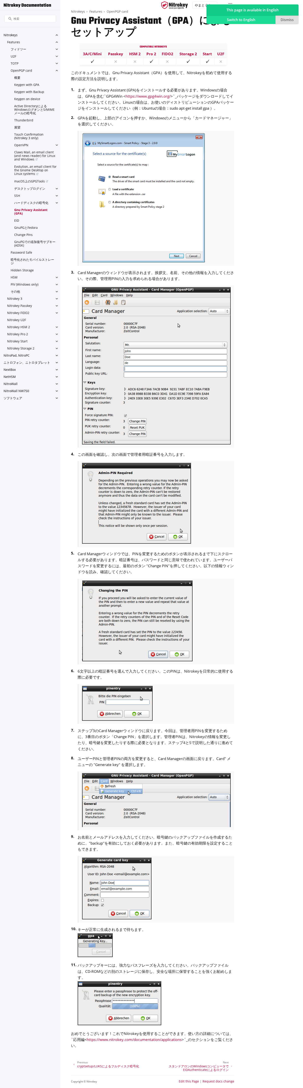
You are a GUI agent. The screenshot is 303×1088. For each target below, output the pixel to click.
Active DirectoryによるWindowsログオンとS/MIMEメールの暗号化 (34, 109)
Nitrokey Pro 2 (17, 334)
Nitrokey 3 (14, 298)
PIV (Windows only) (24, 284)
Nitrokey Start (17, 341)
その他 (15, 291)
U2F (13, 56)
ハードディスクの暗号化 (31, 203)
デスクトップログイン (29, 188)
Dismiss (287, 19)
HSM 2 (135, 53)
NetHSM (10, 377)
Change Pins (23, 235)
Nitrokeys (11, 35)
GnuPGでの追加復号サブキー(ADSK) (34, 243)
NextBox (10, 369)
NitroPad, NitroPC (17, 355)
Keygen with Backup (29, 92)
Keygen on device (27, 99)
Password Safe (21, 252)
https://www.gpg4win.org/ (148, 96)
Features (13, 42)
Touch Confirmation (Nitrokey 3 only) (28, 136)
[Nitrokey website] (174, 5)
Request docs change (218, 1081)
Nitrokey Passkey (19, 306)
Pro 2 (151, 53)
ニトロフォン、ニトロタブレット (27, 362)
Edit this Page (189, 1081)
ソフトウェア (13, 398)
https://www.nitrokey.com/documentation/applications (134, 1039)
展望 (17, 127)
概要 (17, 77)
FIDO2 (167, 53)
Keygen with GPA (26, 85)
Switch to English (241, 19)
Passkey (115, 53)
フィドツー (18, 49)
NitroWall (11, 384)
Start (207, 53)
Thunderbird (23, 120)
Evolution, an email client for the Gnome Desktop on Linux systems (35, 170)
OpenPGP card (21, 70)
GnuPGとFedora (26, 227)
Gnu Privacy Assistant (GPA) (30, 211)
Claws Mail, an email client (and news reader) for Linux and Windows (34, 155)
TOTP (14, 63)
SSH (17, 196)
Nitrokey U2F (16, 320)
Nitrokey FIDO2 (18, 313)
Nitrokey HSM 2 (18, 327)
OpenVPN (21, 145)
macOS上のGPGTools (29, 181)
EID (16, 220)
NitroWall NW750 (16, 391)
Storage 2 (188, 53)
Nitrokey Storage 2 (20, 348)
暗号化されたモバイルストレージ (32, 261)
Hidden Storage (22, 270)
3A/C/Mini (92, 53)
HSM (14, 277)
